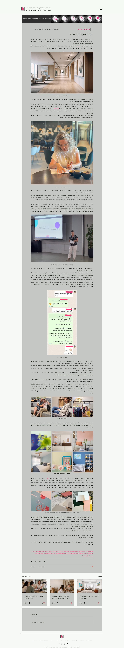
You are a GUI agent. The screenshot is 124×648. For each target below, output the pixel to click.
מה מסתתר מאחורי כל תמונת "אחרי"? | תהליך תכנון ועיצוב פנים (61, 597)
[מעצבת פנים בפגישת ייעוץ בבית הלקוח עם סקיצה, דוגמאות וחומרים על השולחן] (34, 586)
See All (100, 576)
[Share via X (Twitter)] (36, 561)
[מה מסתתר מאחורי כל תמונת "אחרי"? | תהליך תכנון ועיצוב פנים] (62, 586)
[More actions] (92, 29)
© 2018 (46, 647)
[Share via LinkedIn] (40, 561)
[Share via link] (44, 561)
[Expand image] (41, 407)
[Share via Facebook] (31, 561)
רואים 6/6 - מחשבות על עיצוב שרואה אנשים (88, 597)
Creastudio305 (74, 647)
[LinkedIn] (62, 644)
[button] (101, 9)
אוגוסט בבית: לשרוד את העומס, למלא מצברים (34, 597)
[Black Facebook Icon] (59, 644)
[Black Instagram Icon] (64, 644)
